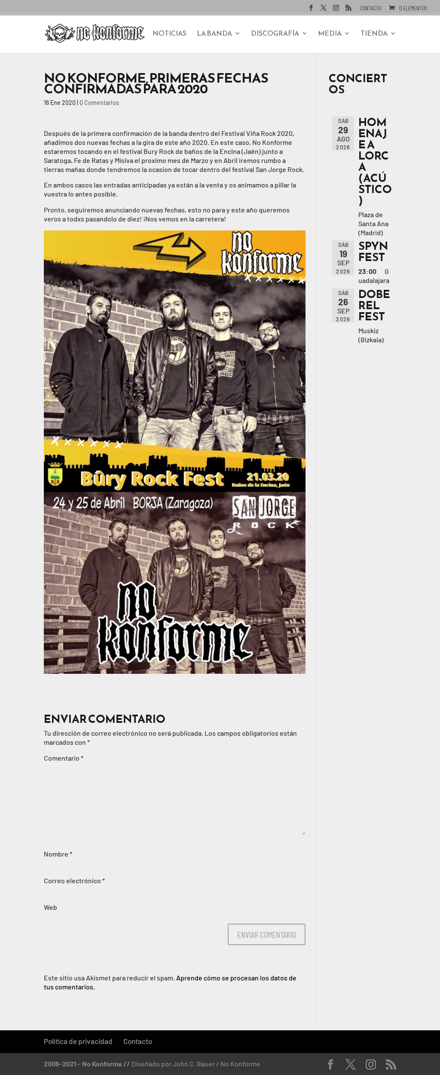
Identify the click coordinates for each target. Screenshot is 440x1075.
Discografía (275, 34)
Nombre (58, 854)
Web (50, 907)
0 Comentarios (99, 102)
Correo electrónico (74, 880)
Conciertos (110, 34)
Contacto (370, 8)
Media (330, 34)
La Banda (214, 34)
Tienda (374, 34)
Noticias (169, 34)
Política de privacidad (78, 1041)
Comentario (63, 758)
